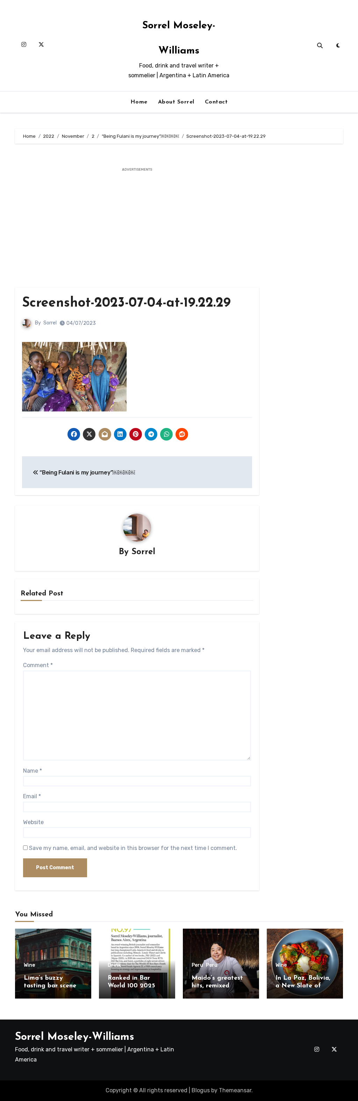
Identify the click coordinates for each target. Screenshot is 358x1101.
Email (32, 796)
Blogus (201, 1090)
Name (32, 770)
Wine (29, 965)
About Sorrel (176, 102)
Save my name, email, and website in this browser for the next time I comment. (133, 848)
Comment (38, 665)
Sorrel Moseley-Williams (74, 1037)
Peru (197, 965)
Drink (114, 965)
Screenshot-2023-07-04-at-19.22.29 (126, 303)
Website (33, 822)
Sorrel (50, 323)
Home (139, 102)
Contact (216, 102)
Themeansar (235, 1090)
